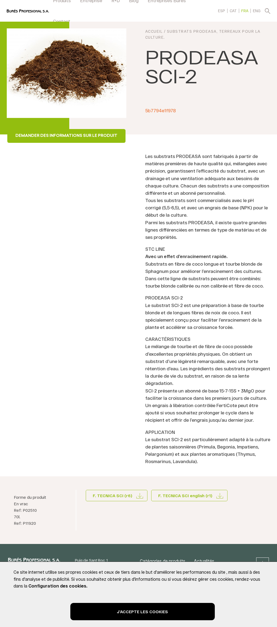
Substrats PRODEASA (192, 31)
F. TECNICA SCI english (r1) (185, 495)
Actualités (204, 560)
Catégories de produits (162, 560)
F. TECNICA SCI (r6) (112, 495)
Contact (61, 21)
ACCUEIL (154, 31)
